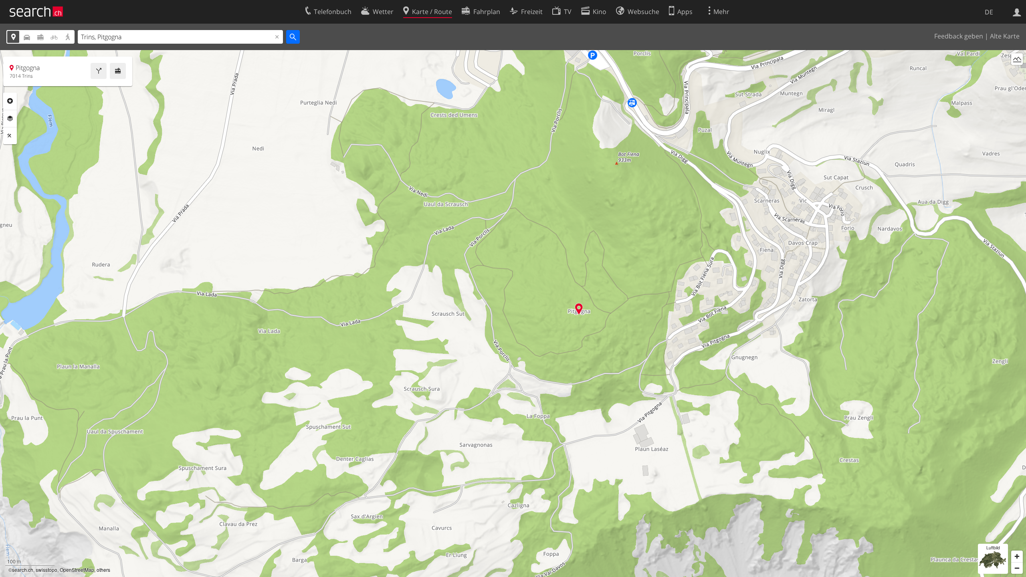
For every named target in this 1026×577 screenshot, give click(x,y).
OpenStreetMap (77, 569)
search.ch (22, 569)
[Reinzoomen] (1017, 556)
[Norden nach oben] (1017, 74)
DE (989, 12)
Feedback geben (958, 36)
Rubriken (10, 101)
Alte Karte (1005, 36)
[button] (579, 309)
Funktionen (10, 135)
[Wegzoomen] (1017, 568)
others (103, 569)
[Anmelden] (1017, 11)
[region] (513, 313)
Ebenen (10, 118)
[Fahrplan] (118, 71)
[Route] (99, 71)
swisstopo (46, 569)
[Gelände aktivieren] (1017, 59)
